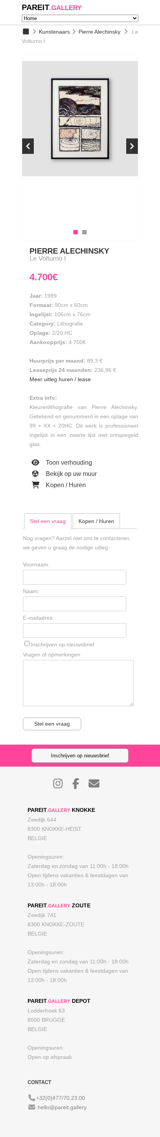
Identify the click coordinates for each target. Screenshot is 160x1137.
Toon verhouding (68, 462)
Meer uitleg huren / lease (60, 379)
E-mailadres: (38, 618)
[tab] (47, 521)
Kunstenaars (54, 32)
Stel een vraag (48, 521)
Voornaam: (36, 564)
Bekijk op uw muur (70, 473)
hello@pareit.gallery (62, 1107)
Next (132, 146)
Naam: (31, 591)
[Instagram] (62, 785)
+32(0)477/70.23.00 (60, 1098)
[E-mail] (98, 785)
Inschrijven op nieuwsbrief (62, 644)
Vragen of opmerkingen (51, 654)
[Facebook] (79, 785)
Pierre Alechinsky (99, 32)
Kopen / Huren (65, 485)
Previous (28, 146)
